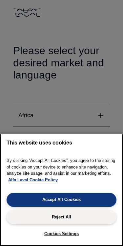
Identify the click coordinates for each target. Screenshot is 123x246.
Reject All (61, 216)
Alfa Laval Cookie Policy (33, 179)
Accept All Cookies (61, 199)
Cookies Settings (61, 233)
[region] (61, 190)
